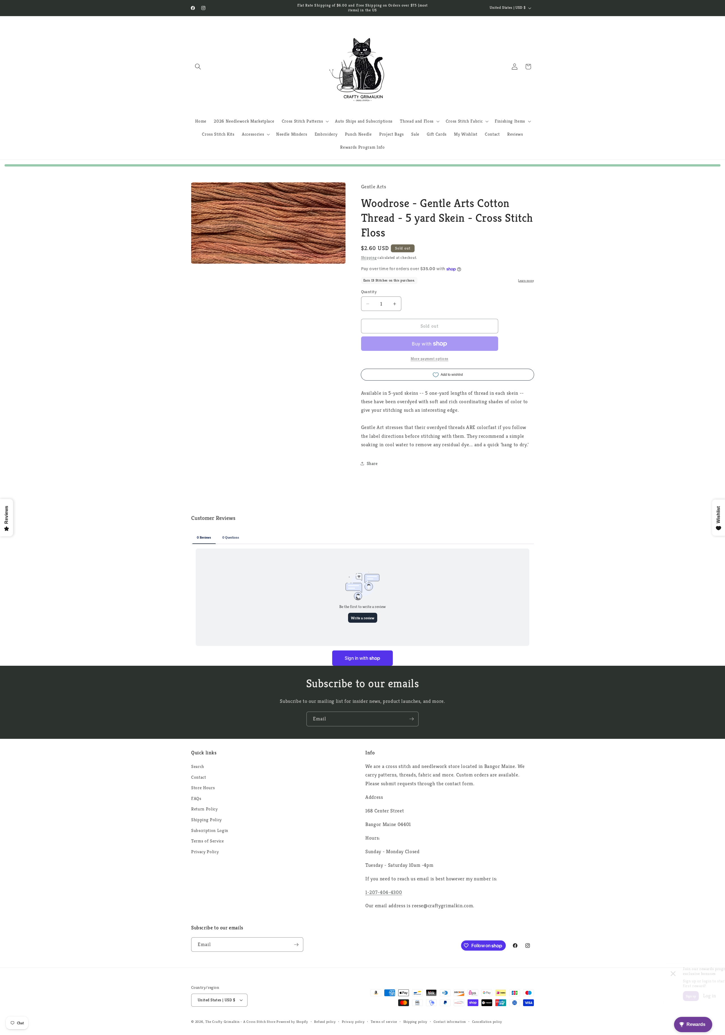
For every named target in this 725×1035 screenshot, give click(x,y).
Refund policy (325, 1021)
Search (197, 766)
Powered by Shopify (292, 1021)
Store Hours (203, 787)
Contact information (450, 1021)
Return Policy (204, 809)
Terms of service (384, 1021)
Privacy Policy (205, 851)
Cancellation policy (487, 1021)
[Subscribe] (411, 719)
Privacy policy (353, 1021)
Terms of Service (207, 841)
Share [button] (372, 463)
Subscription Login (209, 830)
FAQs (196, 798)
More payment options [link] (429, 358)
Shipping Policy (206, 819)
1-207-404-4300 (383, 892)
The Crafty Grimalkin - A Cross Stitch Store (240, 1021)
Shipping (369, 257)
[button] (198, 66)
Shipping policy (415, 1021)
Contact (198, 777)
